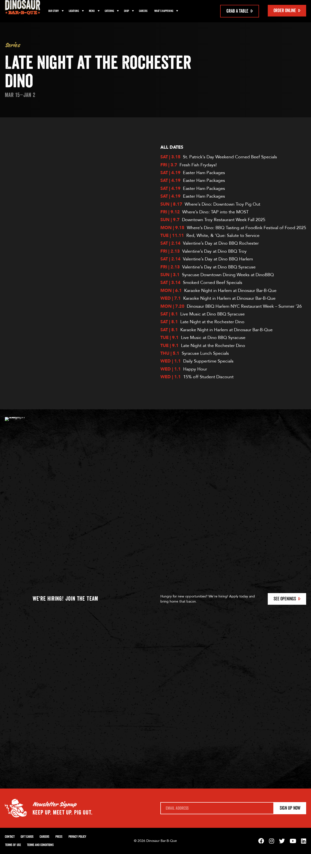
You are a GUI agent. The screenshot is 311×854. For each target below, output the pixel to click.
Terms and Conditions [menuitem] (40, 845)
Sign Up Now (290, 808)
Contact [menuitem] (10, 837)
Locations (74, 11)
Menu (92, 11)
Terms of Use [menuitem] (13, 845)
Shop (126, 11)
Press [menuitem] (58, 837)
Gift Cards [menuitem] (27, 837)
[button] (62, 11)
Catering (109, 11)
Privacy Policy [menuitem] (77, 837)
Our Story (53, 11)
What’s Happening (163, 11)
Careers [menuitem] (143, 11)
